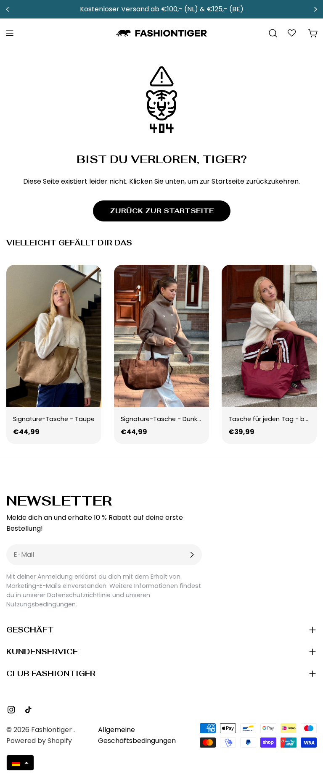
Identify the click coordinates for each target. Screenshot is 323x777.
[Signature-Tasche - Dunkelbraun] (161, 336)
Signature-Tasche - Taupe (54, 419)
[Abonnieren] (192, 554)
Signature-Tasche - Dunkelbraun (170, 419)
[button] (20, 762)
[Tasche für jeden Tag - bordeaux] (269, 336)
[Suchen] (273, 33)
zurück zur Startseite (162, 210)
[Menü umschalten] (9, 33)
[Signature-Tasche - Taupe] (53, 336)
